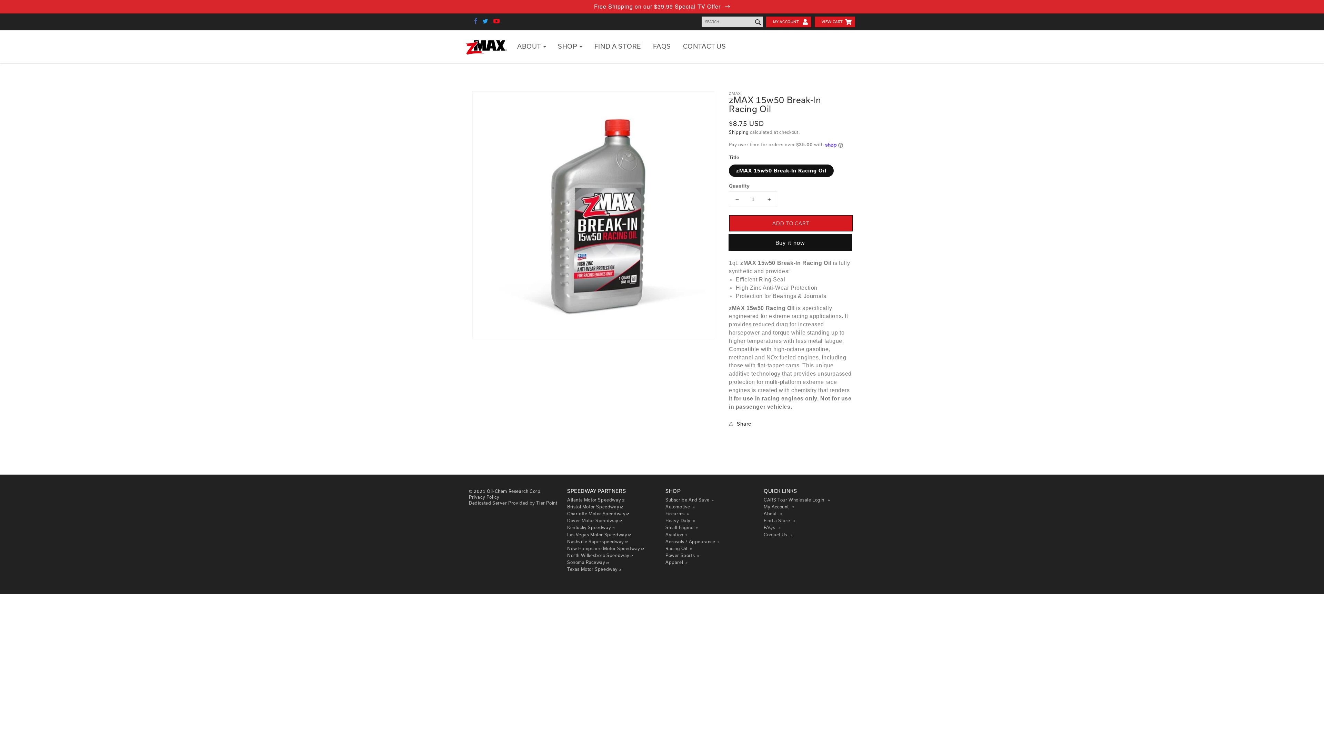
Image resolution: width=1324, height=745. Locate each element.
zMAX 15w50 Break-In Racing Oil (781, 170)
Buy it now (790, 243)
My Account (786, 22)
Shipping (739, 132)
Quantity (739, 186)
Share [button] (744, 424)
